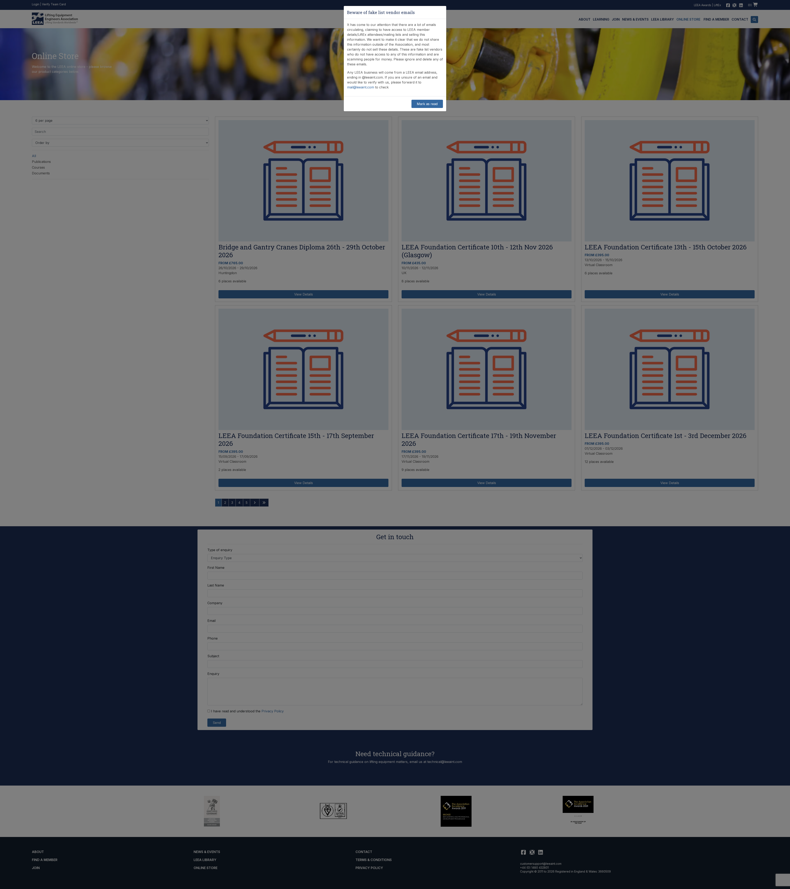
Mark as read (427, 104)
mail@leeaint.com (360, 87)
